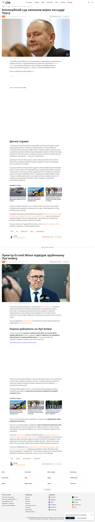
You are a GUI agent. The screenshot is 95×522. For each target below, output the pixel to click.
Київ (9, 6)
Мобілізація (73, 478)
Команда (27, 507)
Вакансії (27, 499)
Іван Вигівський (46, 307)
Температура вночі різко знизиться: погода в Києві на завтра (53, 199)
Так (70, 518)
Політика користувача (8, 497)
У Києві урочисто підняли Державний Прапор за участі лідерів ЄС (53, 412)
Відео (70, 2)
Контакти (27, 501)
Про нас (27, 497)
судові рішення (40, 231)
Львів (49, 478)
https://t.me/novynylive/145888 (18, 87)
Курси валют (28, 509)
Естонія (18, 458)
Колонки (62, 2)
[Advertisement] (35, 80)
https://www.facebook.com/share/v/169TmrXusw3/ (23, 342)
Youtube (53, 497)
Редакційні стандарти (8, 503)
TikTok (76, 497)
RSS (75, 507)
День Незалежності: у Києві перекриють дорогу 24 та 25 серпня (18, 199)
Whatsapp (53, 509)
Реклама (27, 503)
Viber (52, 502)
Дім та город (51, 472)
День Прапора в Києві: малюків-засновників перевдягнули (34, 199)
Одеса (49, 483)
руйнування (37, 458)
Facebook (53, 507)
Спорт (56, 2)
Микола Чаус (24, 231)
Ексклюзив (5, 478)
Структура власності (30, 505)
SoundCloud (77, 504)
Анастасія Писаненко (19, 237)
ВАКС (33, 71)
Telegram (53, 499)
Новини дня (28, 483)
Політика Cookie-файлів (8, 505)
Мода (3, 483)
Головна (3, 6)
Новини (37, 2)
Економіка (50, 2)
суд (17, 231)
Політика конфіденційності (9, 499)
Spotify (76, 502)
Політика (73, 483)
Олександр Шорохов (19, 465)
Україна (30, 2)
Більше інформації (81, 518)
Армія (43, 2)
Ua (88, 2)
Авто (3, 472)
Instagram (53, 504)
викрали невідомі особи (50, 224)
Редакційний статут (7, 501)
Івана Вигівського (26, 323)
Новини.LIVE (27, 321)
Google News (77, 499)
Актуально (28, 472)
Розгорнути (47, 489)
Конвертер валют (30, 511)
